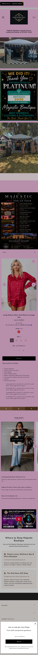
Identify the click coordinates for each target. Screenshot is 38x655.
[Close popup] (35, 623)
